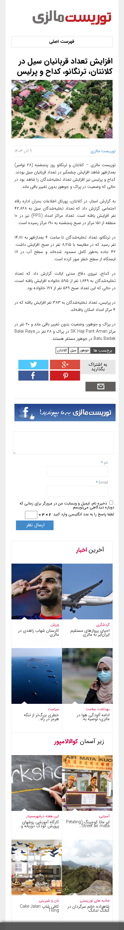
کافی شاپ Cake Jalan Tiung (39, 908)
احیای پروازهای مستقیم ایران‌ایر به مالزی (90, 632)
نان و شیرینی (49, 900)
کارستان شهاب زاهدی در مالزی (38, 632)
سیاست (53, 709)
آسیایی (104, 816)
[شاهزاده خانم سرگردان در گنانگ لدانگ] (81, 894)
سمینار (31, 816)
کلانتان (62, 350)
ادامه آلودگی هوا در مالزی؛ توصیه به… (93, 717)
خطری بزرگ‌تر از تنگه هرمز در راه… (41, 717)
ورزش (55, 625)
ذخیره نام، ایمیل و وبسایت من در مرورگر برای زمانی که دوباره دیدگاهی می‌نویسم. (67, 505)
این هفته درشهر (47, 816)
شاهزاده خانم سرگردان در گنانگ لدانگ (88, 908)
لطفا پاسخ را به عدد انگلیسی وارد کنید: (83, 514)
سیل (73, 350)
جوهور (84, 350)
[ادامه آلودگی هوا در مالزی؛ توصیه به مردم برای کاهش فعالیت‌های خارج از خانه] (81, 702)
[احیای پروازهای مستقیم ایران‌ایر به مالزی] (81, 618)
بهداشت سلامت (98, 709)
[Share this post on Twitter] (33, 368)
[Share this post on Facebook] (64, 379)
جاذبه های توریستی (95, 900)
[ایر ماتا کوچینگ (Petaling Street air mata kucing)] (81, 809)
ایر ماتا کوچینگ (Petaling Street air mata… (88, 824)
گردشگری (103, 625)
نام (105, 463)
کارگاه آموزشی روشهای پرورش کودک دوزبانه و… (38, 824)
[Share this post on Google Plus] (64, 368)
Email (103, 482)
